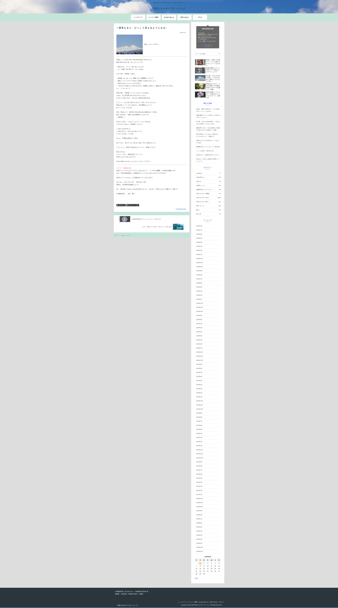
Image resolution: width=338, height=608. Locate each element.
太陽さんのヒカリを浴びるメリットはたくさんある (208, 141)
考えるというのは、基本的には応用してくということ (208, 160)
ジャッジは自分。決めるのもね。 (205, 150)
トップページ (183, 602)
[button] (219, 54)
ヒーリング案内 (193, 602)
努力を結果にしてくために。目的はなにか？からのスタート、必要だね (207, 135)
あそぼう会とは (203, 602)
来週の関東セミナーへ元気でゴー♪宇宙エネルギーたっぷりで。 (208, 116)
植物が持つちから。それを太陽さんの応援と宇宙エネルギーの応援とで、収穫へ (208, 129)
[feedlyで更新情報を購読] (208, 46)
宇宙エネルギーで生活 (133, 205)
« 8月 (196, 578)
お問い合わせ (213, 602)
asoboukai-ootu (208, 29)
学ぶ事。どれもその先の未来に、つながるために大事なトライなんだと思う (208, 122)
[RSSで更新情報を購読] (210, 46)
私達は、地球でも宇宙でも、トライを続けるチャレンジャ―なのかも (208, 110)
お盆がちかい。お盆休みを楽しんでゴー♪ (207, 155)
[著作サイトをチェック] (205, 46)
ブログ (221, 602)
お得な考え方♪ (121, 205)
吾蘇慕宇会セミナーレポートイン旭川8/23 (208, 146)
